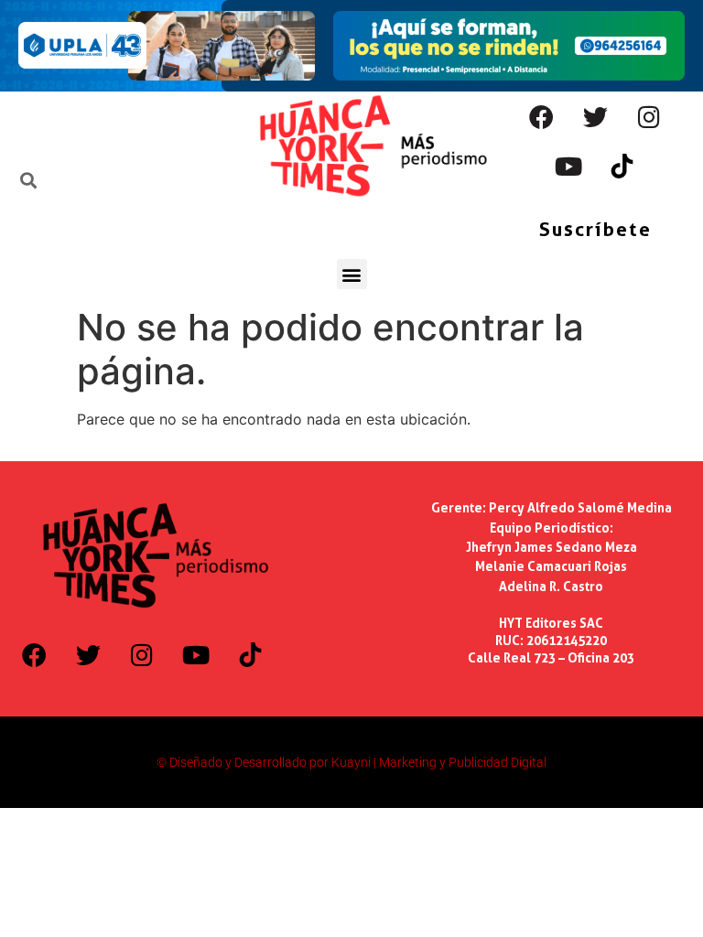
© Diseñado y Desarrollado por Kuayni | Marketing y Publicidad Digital (351, 762)
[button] (352, 274)
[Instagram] (649, 116)
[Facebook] (541, 116)
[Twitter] (595, 116)
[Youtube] (568, 165)
